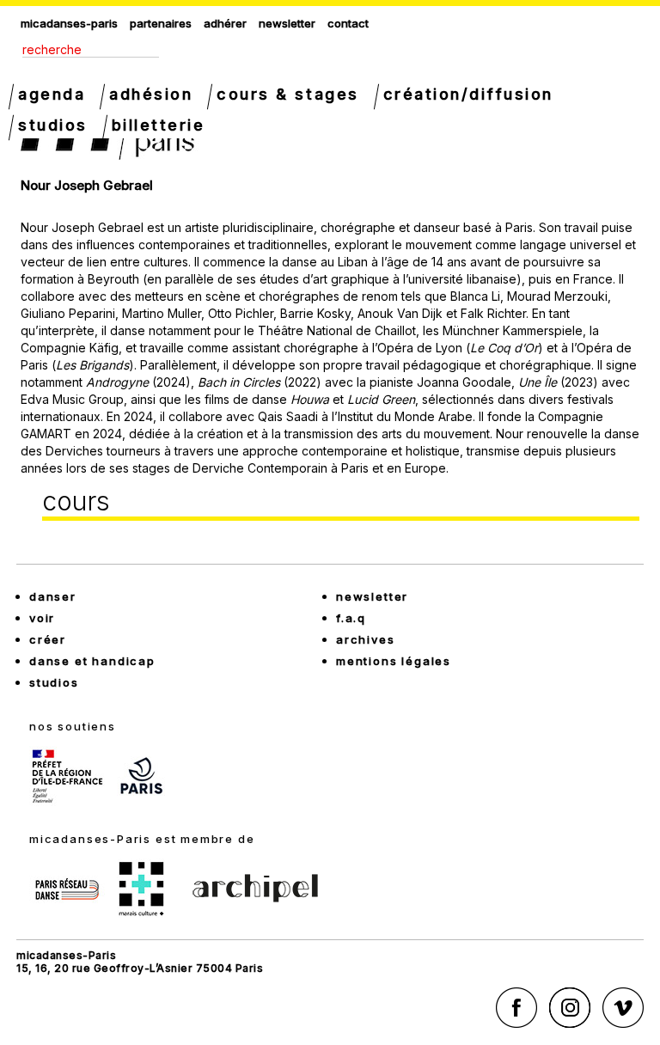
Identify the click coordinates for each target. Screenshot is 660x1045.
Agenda (51, 94)
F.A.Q (351, 618)
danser (52, 596)
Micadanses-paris (69, 23)
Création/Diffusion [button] (468, 94)
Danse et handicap (92, 661)
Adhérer (225, 23)
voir (42, 618)
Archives (365, 639)
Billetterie (158, 125)
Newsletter (287, 23)
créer (47, 639)
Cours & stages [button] (287, 94)
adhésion (150, 94)
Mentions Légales (393, 661)
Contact (348, 23)
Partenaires (161, 23)
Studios (53, 125)
